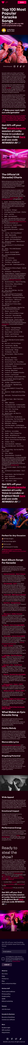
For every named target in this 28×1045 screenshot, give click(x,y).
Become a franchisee (8, 1017)
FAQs (3, 976)
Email (3, 948)
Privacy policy (6, 994)
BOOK (22, 2)
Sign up (6, 964)
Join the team (6, 1009)
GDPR (3, 999)
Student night (6, 1027)
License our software (8, 1019)
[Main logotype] (3, 2)
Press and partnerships (9, 983)
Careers (4, 1006)
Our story (5, 973)
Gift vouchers (6, 1030)
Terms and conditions (8, 991)
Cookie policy (6, 996)
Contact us (5, 978)
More (3, 1024)
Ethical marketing (7, 1001)
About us (4, 970)
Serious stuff (6, 988)
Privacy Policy (16, 961)
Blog (3, 981)
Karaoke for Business (8, 1014)
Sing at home (6, 1032)
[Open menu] (7, 2)
